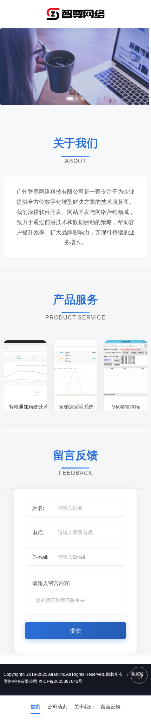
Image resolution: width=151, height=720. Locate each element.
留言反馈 (110, 706)
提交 (75, 631)
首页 (35, 706)
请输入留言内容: (51, 583)
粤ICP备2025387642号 (60, 681)
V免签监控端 (126, 407)
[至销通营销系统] (75, 394)
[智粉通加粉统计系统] (25, 394)
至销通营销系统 (75, 407)
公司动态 (57, 706)
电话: (38, 533)
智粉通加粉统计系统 (25, 407)
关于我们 (84, 706)
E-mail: (40, 557)
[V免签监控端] (125, 394)
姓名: (38, 508)
